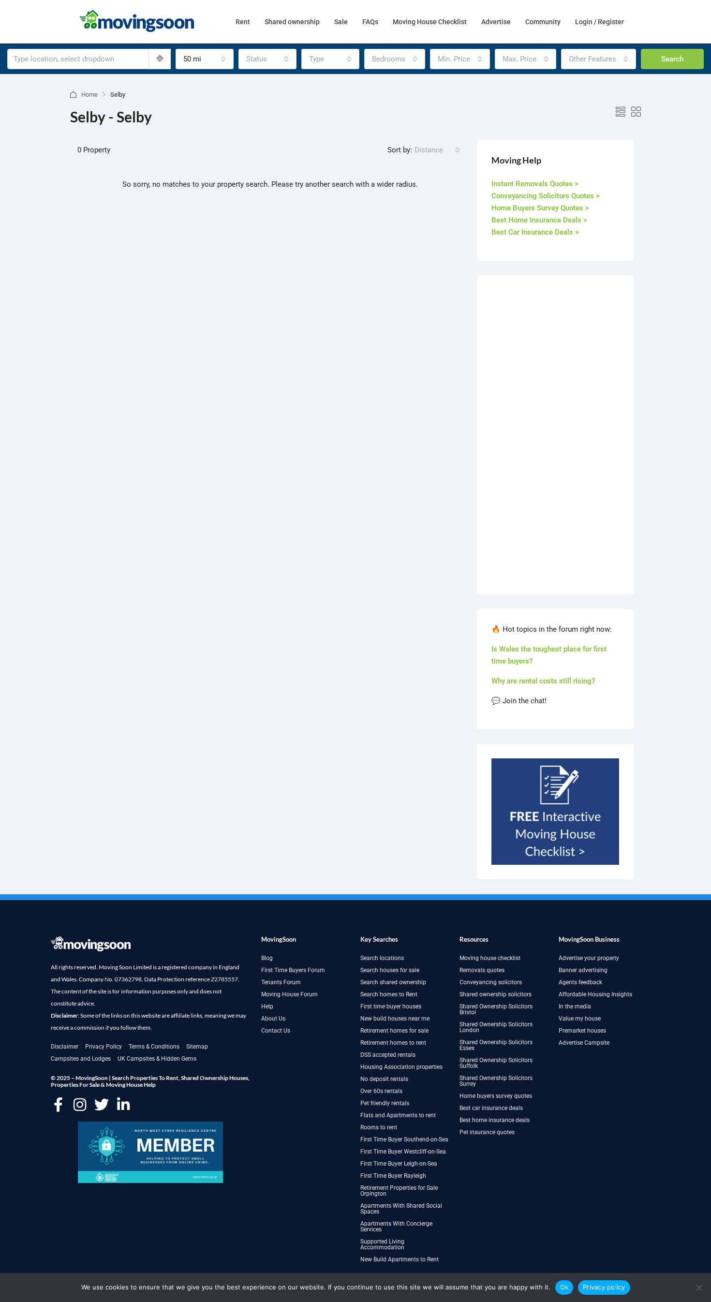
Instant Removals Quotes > (534, 183)
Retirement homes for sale (394, 1030)
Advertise (496, 22)
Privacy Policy (103, 1046)
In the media (575, 1006)
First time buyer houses (390, 1006)
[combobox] (205, 59)
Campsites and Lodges (81, 1058)
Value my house (580, 1018)
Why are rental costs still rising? (543, 681)
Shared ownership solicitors (495, 994)
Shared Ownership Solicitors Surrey (496, 1081)
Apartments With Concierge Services (396, 1226)
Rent (243, 22)
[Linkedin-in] (123, 1104)
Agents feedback (580, 982)
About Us (273, 1018)
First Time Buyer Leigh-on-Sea (398, 1163)
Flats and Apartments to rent (398, 1115)
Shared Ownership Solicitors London (496, 1027)
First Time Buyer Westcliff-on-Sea (403, 1151)
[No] (699, 1287)
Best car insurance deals (491, 1108)
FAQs (370, 22)
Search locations (382, 958)
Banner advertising (583, 970)
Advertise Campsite (584, 1042)
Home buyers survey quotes (495, 1096)
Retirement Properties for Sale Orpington (399, 1190)
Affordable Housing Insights (595, 994)
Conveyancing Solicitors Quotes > (545, 196)
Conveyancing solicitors (490, 982)
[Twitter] (101, 1104)
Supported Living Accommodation (382, 1244)
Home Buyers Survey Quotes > (540, 208)
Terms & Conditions (154, 1046)
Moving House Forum (289, 994)
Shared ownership (292, 22)
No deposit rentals (384, 1079)
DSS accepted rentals (387, 1054)
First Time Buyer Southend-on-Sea (404, 1139)
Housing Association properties (401, 1067)
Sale (341, 22)
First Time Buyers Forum (293, 970)
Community (543, 22)
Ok (564, 1287)
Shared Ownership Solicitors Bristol (496, 1009)
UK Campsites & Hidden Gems (157, 1058)
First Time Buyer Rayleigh (393, 1175)
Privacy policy (604, 1287)
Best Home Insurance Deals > (539, 220)
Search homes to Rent (388, 994)
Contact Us (275, 1030)
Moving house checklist (489, 958)
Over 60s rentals (381, 1091)
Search (672, 59)
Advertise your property (589, 958)
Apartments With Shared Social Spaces (401, 1208)
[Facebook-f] (58, 1104)
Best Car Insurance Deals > (535, 232)
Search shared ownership (393, 982)
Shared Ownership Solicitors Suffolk (496, 1063)
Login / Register (599, 22)
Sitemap (197, 1046)
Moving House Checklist (430, 22)
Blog (267, 958)
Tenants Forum (281, 982)
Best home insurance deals (494, 1120)
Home (89, 94)
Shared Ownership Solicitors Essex (496, 1045)
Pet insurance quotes (487, 1132)
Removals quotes (481, 970)
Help (267, 1006)
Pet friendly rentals (384, 1103)
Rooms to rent (378, 1127)
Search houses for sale (389, 970)
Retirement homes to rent (393, 1042)
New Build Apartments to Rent (399, 1259)
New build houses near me (395, 1018)
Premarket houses (582, 1030)
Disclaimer (64, 1046)
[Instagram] (80, 1104)
